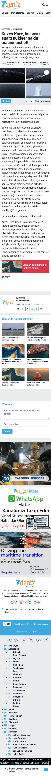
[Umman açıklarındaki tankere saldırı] (13, 374)
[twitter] (16, 640)
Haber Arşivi (18, 754)
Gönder (7, 431)
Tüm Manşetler (20, 747)
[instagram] (24, 640)
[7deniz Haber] (11, 5)
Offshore (17, 693)
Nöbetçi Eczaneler (21, 735)
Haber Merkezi (22, 300)
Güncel (5, 13)
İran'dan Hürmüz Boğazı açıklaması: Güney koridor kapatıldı (12, 361)
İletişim (41, 609)
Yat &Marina (19, 690)
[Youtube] (41, 309)
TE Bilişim (32, 632)
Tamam (44, 763)
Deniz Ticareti (17, 13)
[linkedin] (46, 640)
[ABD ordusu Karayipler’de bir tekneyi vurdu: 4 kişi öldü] (38, 329)
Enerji (16, 671)
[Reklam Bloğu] (25, 463)
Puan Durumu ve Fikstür (24, 744)
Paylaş (7, 101)
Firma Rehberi (15, 716)
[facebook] (9, 640)
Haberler (6, 29)
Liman (40, 13)
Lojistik (30, 13)
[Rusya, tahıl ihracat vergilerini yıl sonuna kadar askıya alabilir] (38, 350)
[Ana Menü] (47, 5)
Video (20, 609)
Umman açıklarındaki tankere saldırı (10, 384)
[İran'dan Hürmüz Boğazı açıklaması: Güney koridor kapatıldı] (13, 350)
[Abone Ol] (42, 101)
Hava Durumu (19, 738)
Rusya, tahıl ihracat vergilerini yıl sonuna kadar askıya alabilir (37, 361)
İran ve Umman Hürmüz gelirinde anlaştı (11, 339)
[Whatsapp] (39, 602)
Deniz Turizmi (19, 684)
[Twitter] (27, 309)
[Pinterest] (21, 602)
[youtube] (31, 640)
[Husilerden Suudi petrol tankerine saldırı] (38, 374)
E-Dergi (16, 700)
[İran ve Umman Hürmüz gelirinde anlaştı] (13, 329)
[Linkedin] (37, 309)
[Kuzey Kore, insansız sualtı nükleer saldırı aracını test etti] (25, 83)
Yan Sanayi (18, 668)
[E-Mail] (18, 309)
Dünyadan (17, 29)
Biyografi (13, 722)
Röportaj (17, 677)
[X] (16, 602)
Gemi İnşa (18, 665)
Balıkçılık (17, 687)
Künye (6, 612)
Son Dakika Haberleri (23, 751)
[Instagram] (32, 309)
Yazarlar (31, 609)
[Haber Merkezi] (8, 302)
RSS (8, 624)
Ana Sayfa (13, 645)
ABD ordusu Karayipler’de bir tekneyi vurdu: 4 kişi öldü (38, 339)
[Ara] (43, 5)
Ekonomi (17, 674)
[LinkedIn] (30, 602)
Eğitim (16, 680)
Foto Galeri (9, 609)
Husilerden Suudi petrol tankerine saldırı (36, 384)
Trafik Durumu (19, 741)
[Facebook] (23, 309)
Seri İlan (12, 719)
